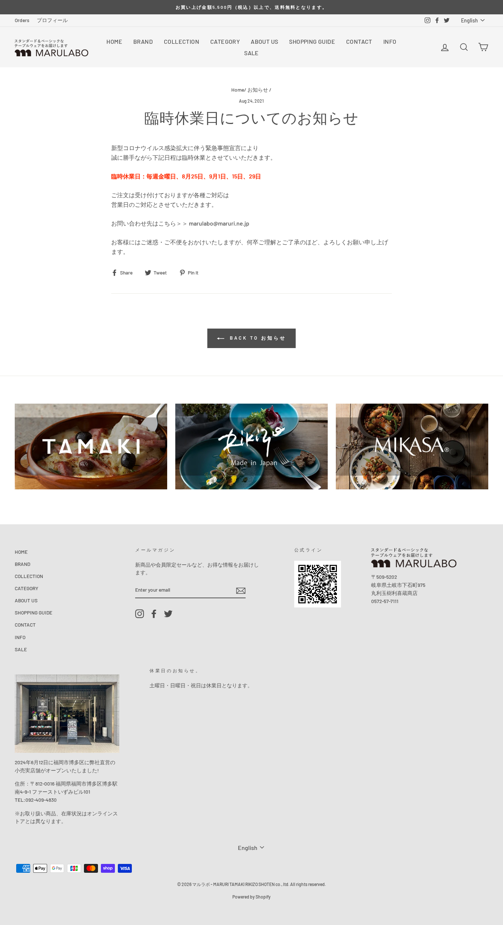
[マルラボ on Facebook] (154, 614)
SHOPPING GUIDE (312, 41)
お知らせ (257, 89)
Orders (22, 20)
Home (237, 89)
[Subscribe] (241, 590)
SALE (251, 52)
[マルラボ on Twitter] (168, 614)
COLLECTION (181, 41)
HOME (114, 41)
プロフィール (52, 20)
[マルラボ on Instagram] (139, 614)
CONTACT (359, 41)
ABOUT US (264, 41)
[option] (251, 7)
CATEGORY (225, 41)
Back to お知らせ (256, 338)
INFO (390, 41)
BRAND (143, 41)
